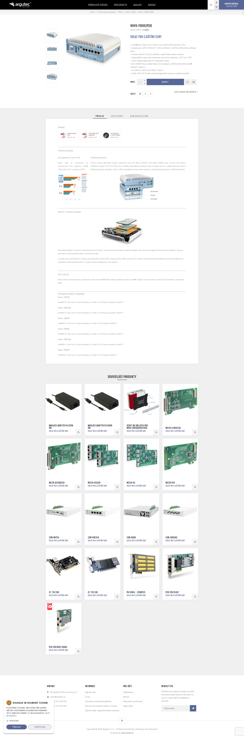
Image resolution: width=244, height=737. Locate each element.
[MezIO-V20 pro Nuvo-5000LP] (180, 456)
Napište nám (90, 692)
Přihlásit (218, 2)
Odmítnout (39, 726)
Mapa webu (128, 706)
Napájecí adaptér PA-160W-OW (100, 426)
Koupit (165, 82)
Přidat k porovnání (187, 82)
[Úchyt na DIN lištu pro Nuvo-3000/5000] (141, 402)
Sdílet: (133, 94)
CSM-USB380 (171, 537)
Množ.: (133, 82)
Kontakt (152, 5)
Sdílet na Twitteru (140, 94)
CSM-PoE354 (93, 537)
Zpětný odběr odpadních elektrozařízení (102, 710)
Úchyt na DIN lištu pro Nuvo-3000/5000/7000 (137, 426)
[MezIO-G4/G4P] (102, 456)
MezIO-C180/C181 (173, 428)
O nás (87, 697)
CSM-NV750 (54, 537)
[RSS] (122, 720)
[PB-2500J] (141, 566)
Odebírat (193, 708)
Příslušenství (120, 5)
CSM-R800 (131, 537)
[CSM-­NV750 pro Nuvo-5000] (64, 511)
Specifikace (117, 116)
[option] (52, 35)
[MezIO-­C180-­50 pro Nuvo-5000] (180, 402)
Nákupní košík (231, 5)
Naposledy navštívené (132, 701)
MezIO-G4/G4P (94, 482)
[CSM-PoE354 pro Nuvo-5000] (102, 511)
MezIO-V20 (170, 482)
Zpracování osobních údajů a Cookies (101, 706)
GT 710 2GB (54, 592)
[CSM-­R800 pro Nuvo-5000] (141, 511)
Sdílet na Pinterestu (150, 94)
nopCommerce (127, 733)
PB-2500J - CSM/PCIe (136, 592)
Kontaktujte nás (139, 116)
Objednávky (128, 692)
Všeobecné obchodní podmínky (98, 701)
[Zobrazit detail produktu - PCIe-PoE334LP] (180, 566)
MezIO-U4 (131, 482)
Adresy (126, 697)
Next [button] (52, 86)
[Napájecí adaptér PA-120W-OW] (64, 402)
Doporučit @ (193, 82)
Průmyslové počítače (98, 5)
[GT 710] (64, 566)
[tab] (100, 116)
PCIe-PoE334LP (172, 592)
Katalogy (137, 5)
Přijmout (17, 726)
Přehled (100, 116)
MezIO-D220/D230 (57, 482)
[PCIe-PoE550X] (64, 621)
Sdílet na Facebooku (145, 94)
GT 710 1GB (93, 592)
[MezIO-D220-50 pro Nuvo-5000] (64, 456)
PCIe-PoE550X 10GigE (58, 647)
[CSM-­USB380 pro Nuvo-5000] (180, 511)
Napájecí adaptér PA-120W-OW (61, 426)
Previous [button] (52, 25)
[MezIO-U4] (141, 456)
